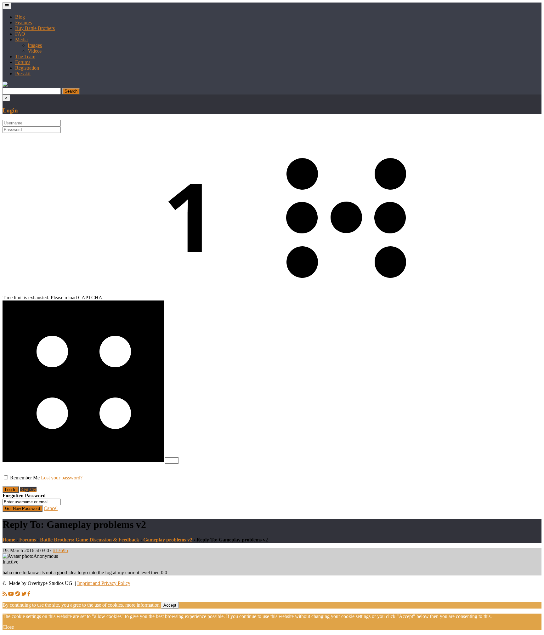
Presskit (23, 73)
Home (9, 539)
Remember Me (25, 477)
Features (23, 22)
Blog (20, 17)
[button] (5, 85)
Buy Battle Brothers (35, 28)
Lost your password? (61, 477)
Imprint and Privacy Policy (103, 583)
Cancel (51, 508)
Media (21, 39)
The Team (25, 56)
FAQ (20, 34)
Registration (27, 68)
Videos (35, 51)
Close (8, 627)
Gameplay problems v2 (167, 539)
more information (142, 605)
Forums (22, 62)
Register (28, 489)
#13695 (60, 550)
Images (35, 45)
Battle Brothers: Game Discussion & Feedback (89, 539)
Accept (169, 605)
